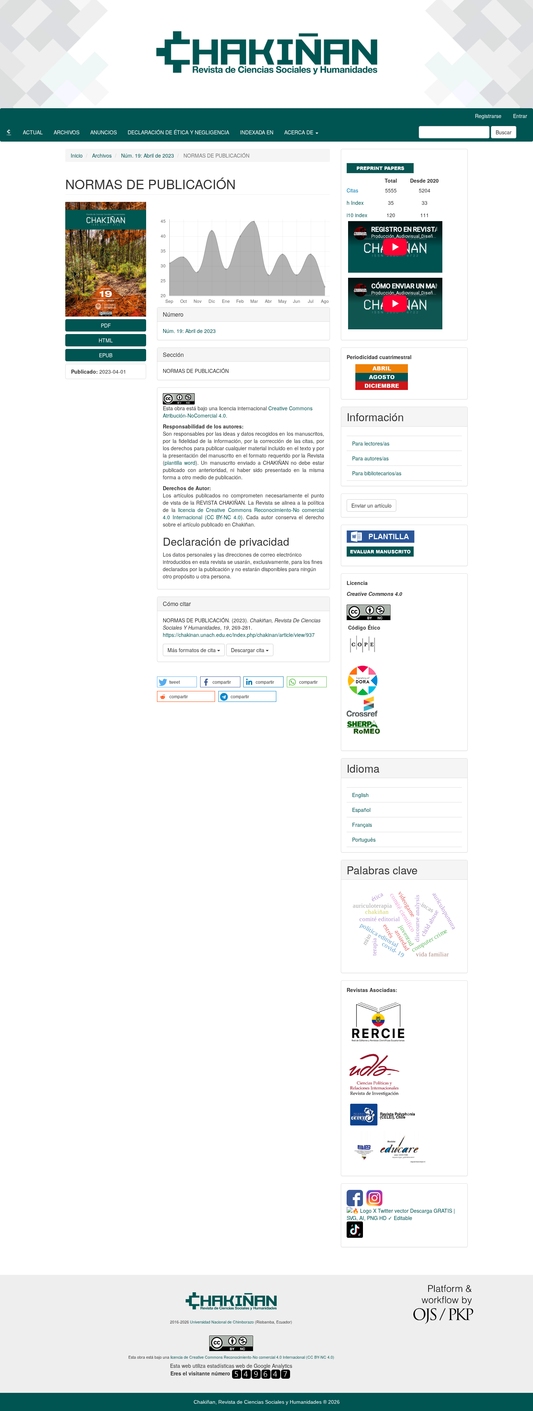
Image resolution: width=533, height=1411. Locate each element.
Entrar (520, 115)
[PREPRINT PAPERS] (380, 166)
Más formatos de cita (192, 650)
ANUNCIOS (103, 132)
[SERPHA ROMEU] (364, 726)
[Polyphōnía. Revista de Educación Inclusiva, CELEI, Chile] (382, 1114)
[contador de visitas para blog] (261, 1373)
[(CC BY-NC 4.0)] (369, 610)
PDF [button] (106, 325)
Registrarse (488, 115)
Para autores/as (370, 458)
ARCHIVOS (66, 132)
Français (362, 824)
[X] (404, 1213)
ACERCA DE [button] (299, 132)
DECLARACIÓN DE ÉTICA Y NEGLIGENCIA (178, 132)
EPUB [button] (105, 355)
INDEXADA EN (256, 132)
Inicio (77, 155)
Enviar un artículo (371, 505)
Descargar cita (248, 650)
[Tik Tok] (355, 1228)
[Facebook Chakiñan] (355, 1197)
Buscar (504, 132)
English (360, 794)
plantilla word (180, 462)
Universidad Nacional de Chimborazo (222, 1321)
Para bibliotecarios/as (376, 473)
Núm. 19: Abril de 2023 (147, 155)
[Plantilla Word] (380, 536)
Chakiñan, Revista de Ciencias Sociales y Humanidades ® (261, 1402)
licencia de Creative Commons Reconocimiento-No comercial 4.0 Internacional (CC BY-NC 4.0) (252, 1357)
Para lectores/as (370, 443)
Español (361, 809)
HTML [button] (106, 340)
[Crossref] (362, 705)
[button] (177, 681)
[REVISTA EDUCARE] (389, 1148)
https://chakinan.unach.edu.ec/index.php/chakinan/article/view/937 (239, 634)
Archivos (102, 155)
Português (364, 839)
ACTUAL (33, 132)
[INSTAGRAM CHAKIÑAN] (375, 1197)
